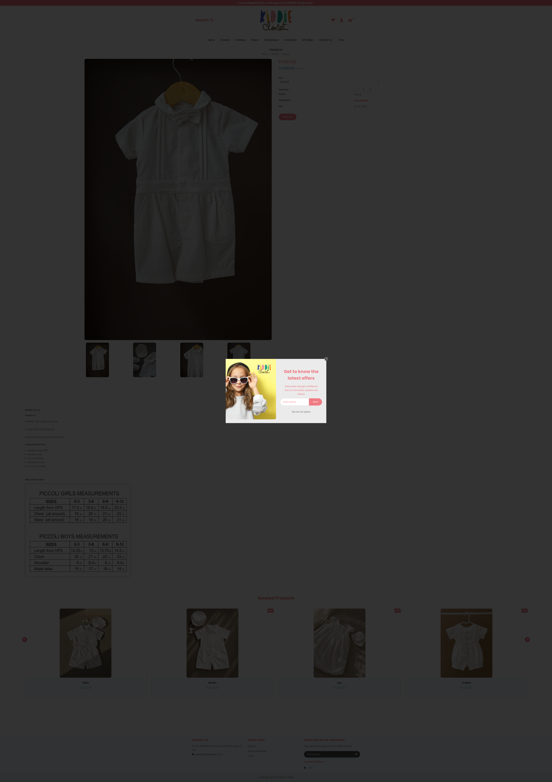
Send (315, 401)
